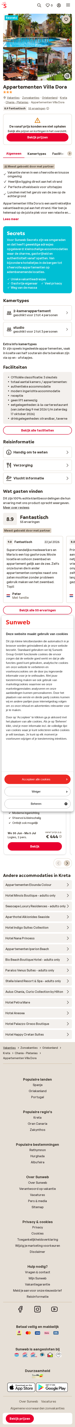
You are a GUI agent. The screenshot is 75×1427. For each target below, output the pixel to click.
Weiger (36, 791)
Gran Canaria (37, 1124)
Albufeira (37, 1162)
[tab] (13, 153)
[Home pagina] (4, 5)
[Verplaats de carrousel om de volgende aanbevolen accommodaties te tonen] (67, 863)
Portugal (37, 1097)
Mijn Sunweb (38, 1278)
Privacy (37, 1227)
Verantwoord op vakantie (37, 1189)
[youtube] (54, 1312)
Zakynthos (37, 1130)
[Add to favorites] (66, 19)
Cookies (37, 1233)
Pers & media (37, 1201)
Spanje (37, 1085)
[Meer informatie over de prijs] (60, 836)
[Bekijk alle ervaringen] (26, 108)
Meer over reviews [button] (16, 507)
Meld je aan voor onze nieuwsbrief (37, 1290)
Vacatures (37, 1195)
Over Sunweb (37, 1183)
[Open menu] (68, 5)
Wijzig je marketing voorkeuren (37, 1246)
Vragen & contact (37, 1272)
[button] (37, 30)
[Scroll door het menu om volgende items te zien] (69, 153)
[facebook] (20, 1312)
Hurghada (37, 1156)
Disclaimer (37, 1252)
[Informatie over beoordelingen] (47, 108)
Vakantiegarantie (37, 1284)
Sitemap (38, 1207)
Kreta (37, 1117)
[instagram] (37, 1312)
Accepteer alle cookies (36, 779)
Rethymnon (37, 1150)
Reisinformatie (37, 1297)
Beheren (36, 804)
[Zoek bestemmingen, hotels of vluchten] (39, 5)
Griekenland (38, 1091)
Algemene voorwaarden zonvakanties (37, 1408)
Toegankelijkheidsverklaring (37, 1239)
